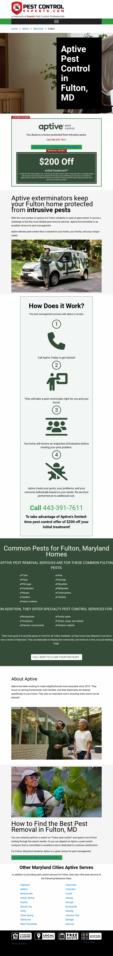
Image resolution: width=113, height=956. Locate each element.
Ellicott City (26, 906)
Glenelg (69, 911)
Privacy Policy (89, 942)
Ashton (24, 889)
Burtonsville (26, 893)
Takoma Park (72, 915)
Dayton (24, 902)
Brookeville (71, 906)
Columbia (70, 889)
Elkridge (69, 919)
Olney (23, 911)
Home (14, 28)
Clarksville (70, 885)
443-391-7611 (63, 508)
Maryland (38, 28)
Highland (25, 885)
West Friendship (28, 924)
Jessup (69, 897)
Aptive (25, 28)
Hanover (69, 924)
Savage (69, 902)
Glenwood (25, 919)
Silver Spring (26, 915)
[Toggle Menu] (56, 21)
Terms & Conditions (19, 944)
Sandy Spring (27, 897)
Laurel (68, 893)
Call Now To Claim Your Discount (56, 147)
